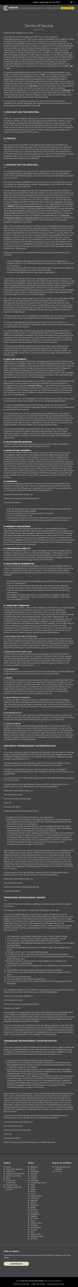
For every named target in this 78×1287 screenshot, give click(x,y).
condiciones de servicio (55, 1284)
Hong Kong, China (38, 1183)
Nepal (33, 1207)
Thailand (34, 1225)
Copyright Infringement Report (28, 206)
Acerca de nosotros (30, 8)
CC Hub (58, 1171)
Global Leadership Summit (13, 1188)
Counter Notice (53, 206)
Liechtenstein (36, 1196)
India (33, 1185)
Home (21, 8)
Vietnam (34, 1239)
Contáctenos (11, 1185)
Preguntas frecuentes (16, 1181)
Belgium (34, 1167)
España (34, 1216)
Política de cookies (38, 1284)
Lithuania (34, 1198)
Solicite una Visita (67, 8)
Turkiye (34, 1230)
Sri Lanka (34, 1218)
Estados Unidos (37, 1236)
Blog (8, 1178)
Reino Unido (36, 1234)
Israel (33, 1187)
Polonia (34, 1209)
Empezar (16, 1263)
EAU (32, 1232)
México (33, 1203)
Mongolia (34, 1205)
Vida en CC (41, 8)
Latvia (33, 1194)
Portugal (34, 1212)
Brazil (33, 1169)
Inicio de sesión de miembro (62, 1168)
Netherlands (36, 1227)
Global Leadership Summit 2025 (46, 2)
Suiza (33, 1221)
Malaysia (34, 1201)
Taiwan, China (36, 1223)
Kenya (33, 1192)
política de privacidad (21, 1284)
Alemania (34, 1180)
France (33, 1178)
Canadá (34, 1174)
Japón (33, 1189)
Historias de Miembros (52, 8)
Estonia (34, 1176)
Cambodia (35, 1171)
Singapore (35, 1214)
